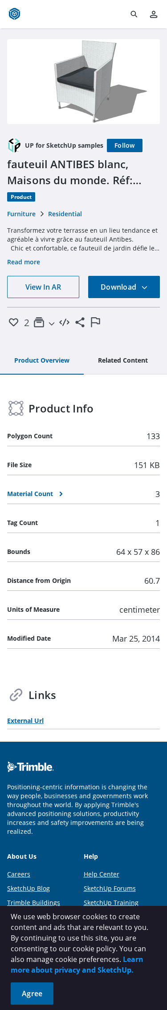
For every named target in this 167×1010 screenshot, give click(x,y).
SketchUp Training (111, 902)
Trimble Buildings (33, 902)
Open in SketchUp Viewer (83, 81)
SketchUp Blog (28, 888)
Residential (65, 214)
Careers (18, 874)
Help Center (101, 874)
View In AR (43, 287)
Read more (23, 262)
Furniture (21, 214)
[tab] (42, 361)
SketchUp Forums (110, 888)
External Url (25, 720)
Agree (32, 993)
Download (119, 287)
